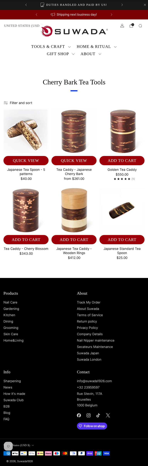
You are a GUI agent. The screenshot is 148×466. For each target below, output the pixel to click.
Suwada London (89, 359)
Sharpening (12, 381)
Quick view (26, 160)
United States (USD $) (24, 26)
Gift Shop (58, 54)
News (7, 387)
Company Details (90, 334)
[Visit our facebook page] (79, 415)
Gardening (11, 309)
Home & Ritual (94, 46)
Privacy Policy (87, 328)
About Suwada (88, 309)
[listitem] (74, 5)
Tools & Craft (48, 46)
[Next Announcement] (122, 4)
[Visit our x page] (108, 415)
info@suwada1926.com (94, 381)
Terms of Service (90, 315)
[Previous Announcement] (26, 4)
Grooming (10, 328)
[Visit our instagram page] (88, 415)
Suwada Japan (88, 353)
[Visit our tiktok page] (98, 415)
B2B (6, 406)
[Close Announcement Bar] (145, 4)
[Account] (122, 26)
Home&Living (13, 340)
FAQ (6, 419)
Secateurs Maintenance (95, 347)
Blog (6, 413)
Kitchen (9, 315)
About (88, 54)
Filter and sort (21, 103)
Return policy (87, 321)
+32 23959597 (88, 387)
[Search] (140, 26)
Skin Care (10, 334)
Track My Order (88, 302)
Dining (8, 321)
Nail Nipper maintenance (95, 340)
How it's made (14, 394)
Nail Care (10, 302)
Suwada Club (13, 400)
